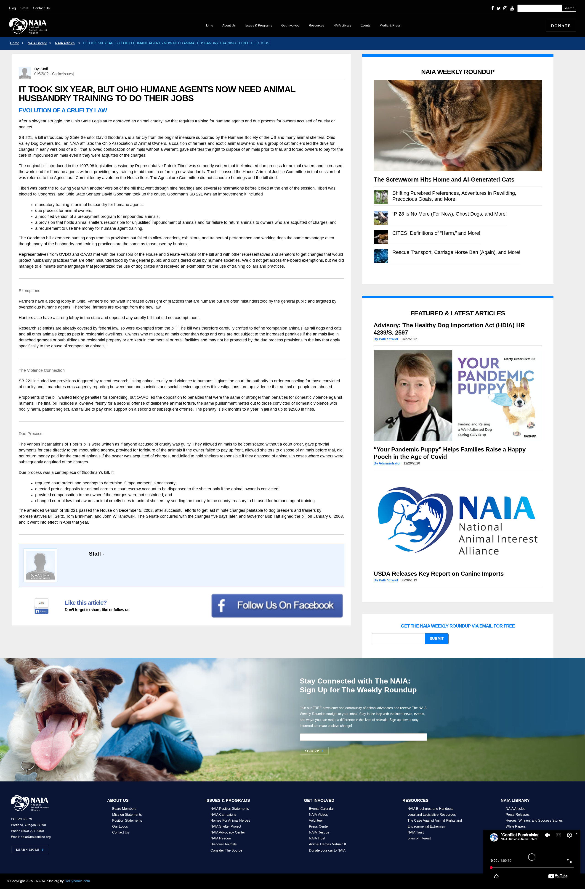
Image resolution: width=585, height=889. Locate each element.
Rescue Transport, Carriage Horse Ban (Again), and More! (456, 252)
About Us (229, 25)
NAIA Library (342, 25)
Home (209, 25)
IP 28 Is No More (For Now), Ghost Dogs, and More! (449, 214)
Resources (316, 25)
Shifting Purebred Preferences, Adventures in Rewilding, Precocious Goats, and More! (454, 196)
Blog (12, 8)
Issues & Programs (258, 25)
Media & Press (390, 25)
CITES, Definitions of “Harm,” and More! (436, 233)
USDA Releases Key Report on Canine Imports (439, 573)
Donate (561, 26)
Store (24, 8)
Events (365, 25)
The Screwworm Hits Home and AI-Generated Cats (444, 179)
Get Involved (290, 25)
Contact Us (41, 8)
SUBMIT (437, 639)
